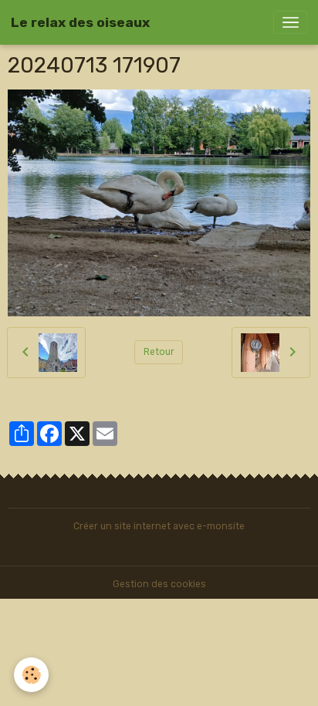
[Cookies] (31, 674)
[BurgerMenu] (290, 22)
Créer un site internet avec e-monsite (159, 526)
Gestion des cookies (159, 584)
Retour (159, 351)
